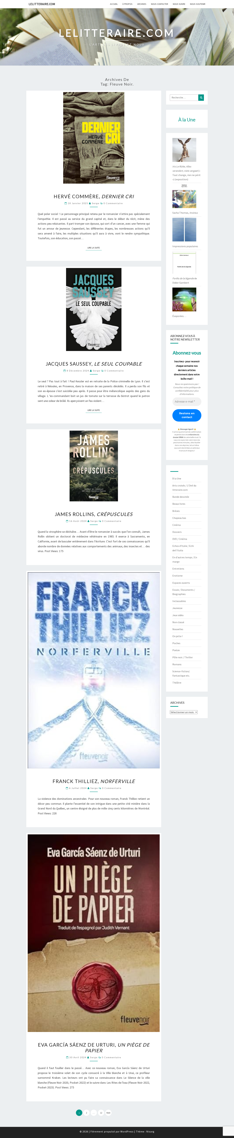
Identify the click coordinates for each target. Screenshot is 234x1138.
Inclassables (179, 601)
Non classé (178, 622)
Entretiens (178, 568)
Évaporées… (179, 316)
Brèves (176, 510)
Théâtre (176, 682)
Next (108, 1112)
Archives (141, 4)
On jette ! (177, 636)
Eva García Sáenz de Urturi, (94, 1047)
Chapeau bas (179, 517)
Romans (176, 664)
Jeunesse (177, 608)
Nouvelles (177, 629)
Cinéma (176, 524)
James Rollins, (94, 514)
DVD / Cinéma (179, 538)
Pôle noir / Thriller (182, 657)
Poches (176, 643)
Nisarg (150, 1131)
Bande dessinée (180, 496)
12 (101, 1112)
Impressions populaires (185, 246)
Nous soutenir (197, 4)
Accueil (114, 4)
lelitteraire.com (42, 4)
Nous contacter (159, 4)
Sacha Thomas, (185, 212)
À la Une (176, 478)
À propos (127, 4)
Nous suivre (179, 4)
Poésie (176, 650)
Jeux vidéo (178, 615)
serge (95, 203)
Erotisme (177, 575)
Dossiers (177, 531)
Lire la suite (95, 247)
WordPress (127, 1131)
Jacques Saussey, (94, 364)
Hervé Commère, (94, 196)
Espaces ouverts (181, 582)
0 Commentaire (113, 203)
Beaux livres (178, 503)
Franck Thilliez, (94, 781)
